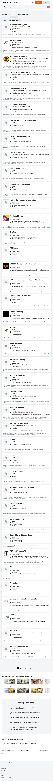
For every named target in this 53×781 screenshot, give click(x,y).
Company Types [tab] (5, 743)
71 (32, 668)
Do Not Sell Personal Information (6, 773)
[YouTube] (12, 762)
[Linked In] (1, 763)
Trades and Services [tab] (24, 743)
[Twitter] (6, 763)
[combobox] (39, 7)
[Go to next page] (35, 668)
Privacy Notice (3, 768)
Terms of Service (4, 770)
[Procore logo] (8, 2)
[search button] (48, 7)
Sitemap (2, 775)
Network (17, 2)
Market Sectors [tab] (14, 743)
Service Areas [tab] (33, 743)
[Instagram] (9, 763)
